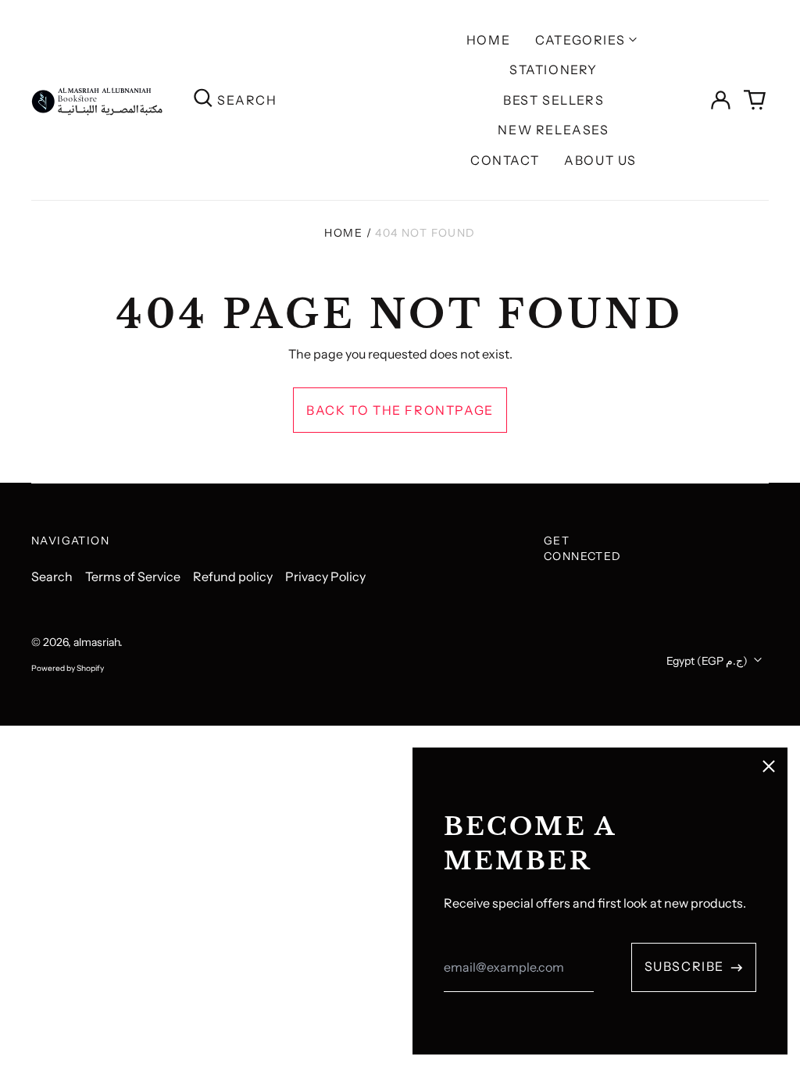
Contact (504, 160)
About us (600, 160)
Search (52, 576)
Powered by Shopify (67, 668)
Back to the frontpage (400, 410)
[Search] (203, 100)
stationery (553, 69)
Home (488, 40)
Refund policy (233, 576)
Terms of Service (132, 576)
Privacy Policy (325, 576)
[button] (755, 100)
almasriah (96, 642)
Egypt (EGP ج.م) (708, 661)
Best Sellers (553, 100)
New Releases (553, 129)
